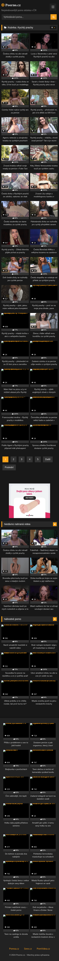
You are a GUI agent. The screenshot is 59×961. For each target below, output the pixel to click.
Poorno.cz (12, 5)
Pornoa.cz (14, 949)
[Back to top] (50, 952)
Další (47, 459)
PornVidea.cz (43, 949)
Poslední (9, 467)
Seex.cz (28, 949)
